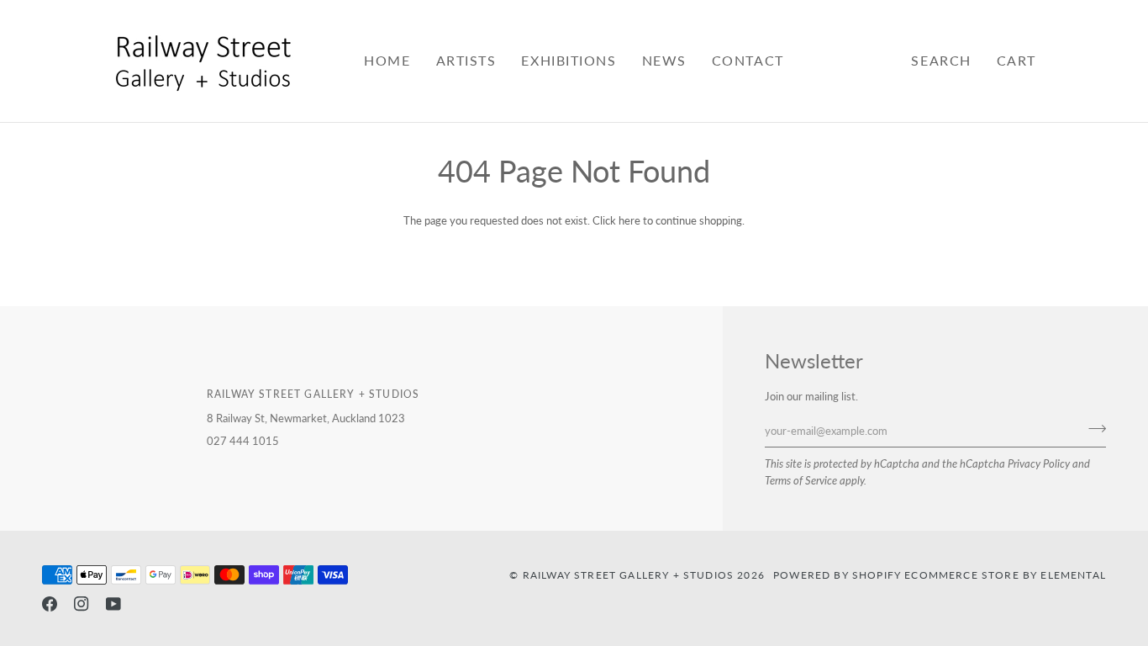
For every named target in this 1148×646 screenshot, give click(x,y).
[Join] (1092, 429)
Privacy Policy (1039, 463)
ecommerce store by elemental (1005, 574)
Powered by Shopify (837, 574)
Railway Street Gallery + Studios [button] (313, 394)
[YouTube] (113, 604)
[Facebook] (49, 604)
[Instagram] (81, 604)
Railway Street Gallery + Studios (628, 574)
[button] (466, 61)
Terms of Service (801, 480)
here (629, 220)
